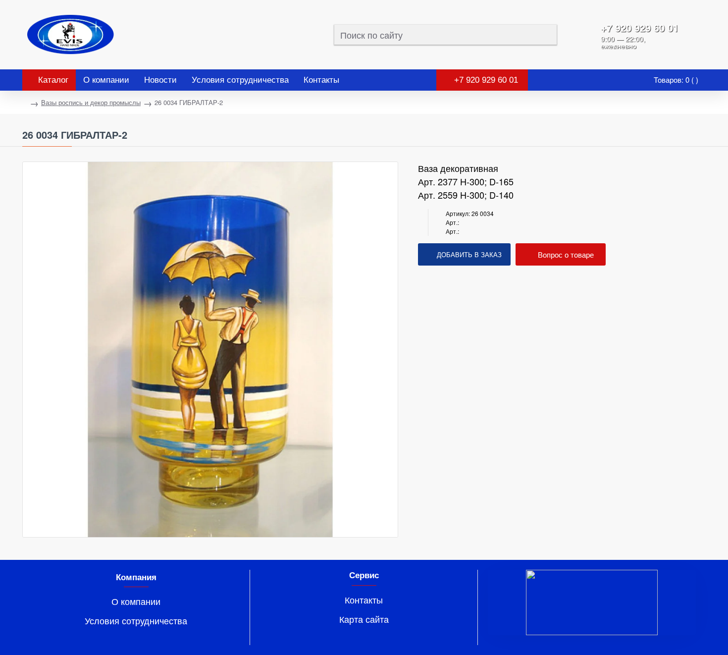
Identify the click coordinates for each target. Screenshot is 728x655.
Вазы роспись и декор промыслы (91, 102)
